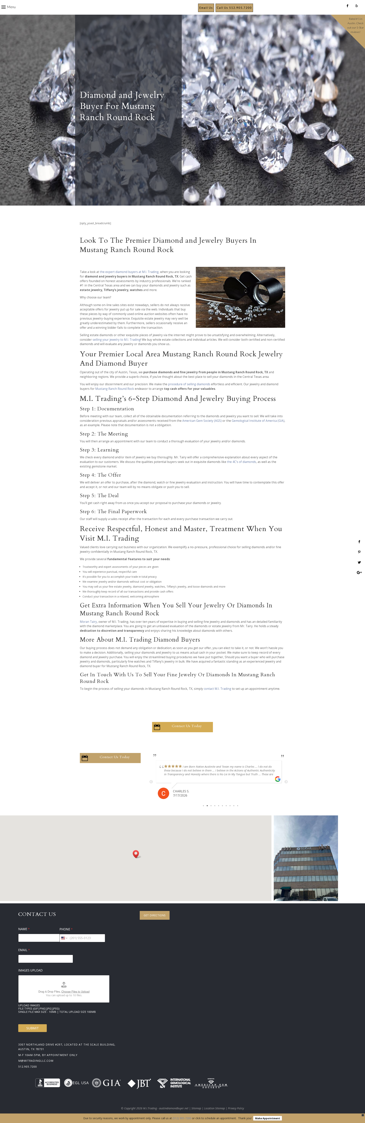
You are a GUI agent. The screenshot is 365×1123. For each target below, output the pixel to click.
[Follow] (347, 6)
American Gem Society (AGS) (202, 421)
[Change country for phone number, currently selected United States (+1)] (64, 938)
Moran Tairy (88, 622)
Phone (66, 929)
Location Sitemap (214, 1108)
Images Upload (30, 970)
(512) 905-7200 (182, 1118)
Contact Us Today (187, 726)
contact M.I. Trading (217, 689)
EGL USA (81, 1082)
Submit (32, 1028)
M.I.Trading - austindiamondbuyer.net (165, 1108)
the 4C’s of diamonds (241, 462)
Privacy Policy (236, 1108)
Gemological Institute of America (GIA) (258, 421)
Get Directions (155, 915)
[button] (137, 854)
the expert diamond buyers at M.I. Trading (129, 272)
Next (286, 782)
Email (24, 950)
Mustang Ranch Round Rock (114, 389)
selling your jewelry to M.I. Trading (116, 340)
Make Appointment (267, 1118)
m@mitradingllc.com (35, 1060)
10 (238, 806)
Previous (151, 782)
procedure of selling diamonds (189, 384)
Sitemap (196, 1108)
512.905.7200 (27, 1066)
